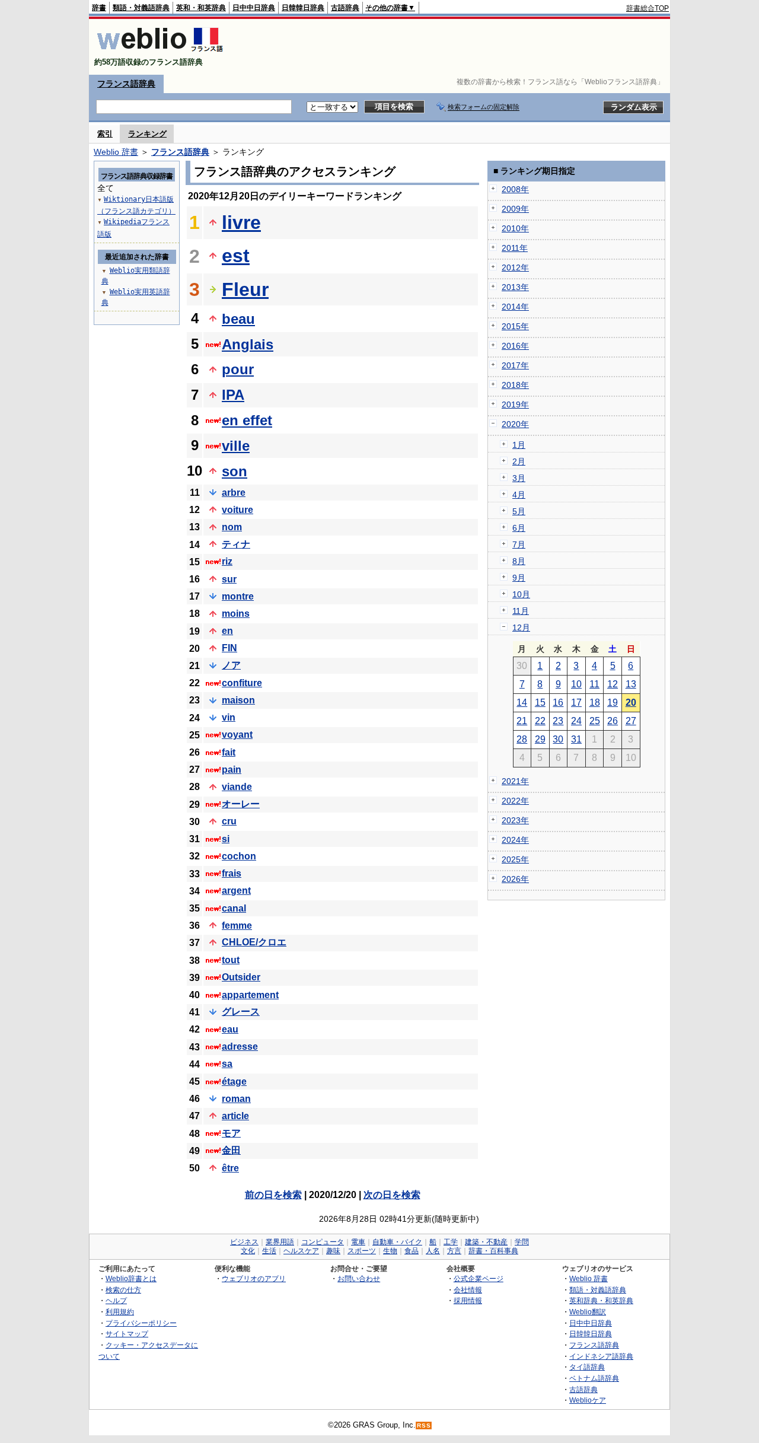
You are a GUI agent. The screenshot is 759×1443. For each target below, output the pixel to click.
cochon (239, 856)
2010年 (515, 228)
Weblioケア (587, 1400)
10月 (521, 594)
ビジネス (244, 1241)
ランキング (147, 133)
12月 (521, 627)
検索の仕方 (123, 1290)
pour (238, 369)
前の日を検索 (273, 1195)
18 (594, 702)
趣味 (333, 1250)
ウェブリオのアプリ (254, 1278)
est (236, 255)
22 (540, 721)
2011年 (515, 248)
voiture (237, 510)
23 (558, 721)
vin (228, 717)
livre (241, 222)
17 (576, 702)
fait (228, 752)
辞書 (99, 7)
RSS (424, 1425)
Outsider (241, 977)
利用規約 (120, 1311)
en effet (247, 420)
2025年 (515, 859)
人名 (433, 1250)
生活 (269, 1250)
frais (231, 873)
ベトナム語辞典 (594, 1378)
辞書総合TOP (647, 8)
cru (229, 821)
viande (237, 787)
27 (631, 721)
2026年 (515, 879)
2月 (518, 461)
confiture (242, 683)
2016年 (515, 346)
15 (540, 702)
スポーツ (361, 1250)
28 (521, 739)
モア (231, 1133)
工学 (451, 1241)
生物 (390, 1250)
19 (612, 702)
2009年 (515, 209)
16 (558, 702)
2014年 (515, 306)
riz (227, 561)
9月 (518, 577)
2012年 (515, 267)
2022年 (515, 800)
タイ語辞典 (587, 1367)
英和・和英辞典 (201, 7)
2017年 (515, 365)
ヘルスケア (301, 1250)
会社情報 (468, 1290)
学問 (522, 1241)
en (227, 631)
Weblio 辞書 (116, 152)
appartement (250, 995)
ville (236, 446)
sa (227, 1064)
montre (238, 596)
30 (558, 739)
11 (594, 684)
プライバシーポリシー (141, 1323)
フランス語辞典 (126, 83)
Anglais (247, 344)
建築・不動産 (486, 1241)
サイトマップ (127, 1333)
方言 (454, 1250)
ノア (231, 665)
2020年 (515, 424)
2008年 (515, 189)
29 (540, 739)
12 (612, 684)
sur (229, 579)
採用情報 (468, 1300)
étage (234, 1081)
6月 (518, 528)
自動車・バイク (397, 1241)
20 (631, 702)
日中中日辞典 (253, 7)
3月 (518, 478)
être (230, 1168)
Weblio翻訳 (587, 1311)
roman (236, 1099)
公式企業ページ (478, 1278)
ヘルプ (116, 1300)
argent (236, 890)
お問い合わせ (358, 1278)
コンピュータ (322, 1241)
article (235, 1116)
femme (237, 925)
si (225, 839)
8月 (518, 561)
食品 (411, 1250)
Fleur (245, 289)
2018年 (515, 385)
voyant (237, 735)
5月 (518, 511)
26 (612, 721)
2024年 (515, 840)
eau (230, 1029)
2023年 (515, 820)
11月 (520, 611)
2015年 (515, 326)
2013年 (515, 287)
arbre (233, 493)
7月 (518, 544)
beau (238, 319)
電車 (358, 1241)
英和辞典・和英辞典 (601, 1300)
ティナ (236, 544)
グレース (241, 1011)
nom (232, 527)
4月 (518, 494)
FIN (229, 648)
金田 (231, 1150)
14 (521, 702)
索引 (105, 133)
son (234, 471)
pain (231, 769)
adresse (240, 1046)
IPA (233, 395)
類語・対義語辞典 (141, 7)
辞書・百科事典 (493, 1250)
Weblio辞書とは (131, 1278)
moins (236, 614)
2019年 (515, 404)
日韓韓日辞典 (303, 7)
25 (594, 721)
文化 (248, 1250)
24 (576, 721)
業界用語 (280, 1241)
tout (231, 960)
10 (576, 684)
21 (521, 721)
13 (631, 684)
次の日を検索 (391, 1195)
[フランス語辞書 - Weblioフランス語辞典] (159, 51)
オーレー (241, 804)
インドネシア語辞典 (601, 1356)
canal (234, 908)
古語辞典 (345, 7)
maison (238, 700)
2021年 (515, 781)
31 (576, 739)
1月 (518, 445)
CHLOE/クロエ (254, 942)
